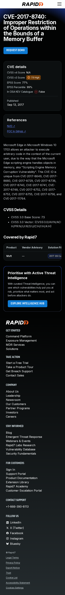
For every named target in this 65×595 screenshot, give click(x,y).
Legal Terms (12, 557)
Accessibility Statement (18, 582)
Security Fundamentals (21, 453)
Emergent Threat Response (24, 437)
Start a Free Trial (17, 363)
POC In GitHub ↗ (16, 131)
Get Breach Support (19, 371)
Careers (11, 416)
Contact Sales (15, 375)
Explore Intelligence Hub (27, 303)
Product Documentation (21, 478)
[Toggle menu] (59, 4)
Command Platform (19, 336)
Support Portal (16, 474)
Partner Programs (18, 408)
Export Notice (13, 567)
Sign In (10, 469)
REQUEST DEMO (15, 50)
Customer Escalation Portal (24, 490)
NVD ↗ (11, 126)
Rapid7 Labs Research (20, 445)
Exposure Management (21, 340)
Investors (12, 412)
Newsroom (13, 400)
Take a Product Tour (19, 367)
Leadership (13, 395)
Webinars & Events (18, 441)
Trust (8, 572)
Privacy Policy (13, 562)
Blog (9, 432)
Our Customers (16, 404)
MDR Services (15, 344)
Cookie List (12, 577)
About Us (12, 391)
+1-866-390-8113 (17, 506)
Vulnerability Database (20, 449)
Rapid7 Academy (17, 486)
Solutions (12, 349)
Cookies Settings (15, 587)
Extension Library (17, 482)
